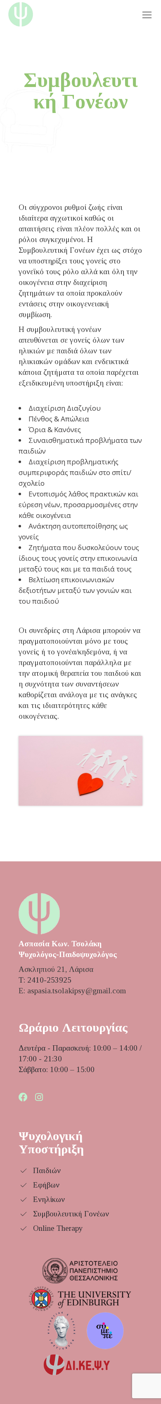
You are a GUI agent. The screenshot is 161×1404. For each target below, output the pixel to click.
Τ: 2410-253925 (45, 980)
